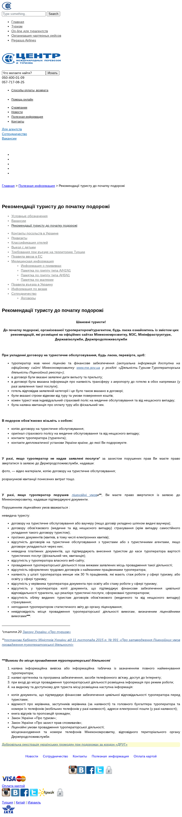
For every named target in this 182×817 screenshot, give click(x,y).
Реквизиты (19, 238)
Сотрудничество (14, 134)
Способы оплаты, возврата (29, 90)
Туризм (17, 26)
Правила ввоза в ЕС (26, 256)
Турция (7, 802)
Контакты (17, 121)
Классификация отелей (29, 242)
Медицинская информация (32, 261)
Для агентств (12, 129)
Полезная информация (27, 117)
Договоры (28, 298)
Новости (17, 112)
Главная (17, 22)
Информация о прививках (41, 266)
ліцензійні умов (84, 495)
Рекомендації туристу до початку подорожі (44, 225)
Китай (20, 802)
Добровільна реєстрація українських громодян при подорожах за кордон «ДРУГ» (64, 744)
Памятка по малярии (37, 279)
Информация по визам (29, 289)
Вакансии (9, 138)
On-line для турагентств (29, 31)
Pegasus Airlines (23, 40)
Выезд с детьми (23, 247)
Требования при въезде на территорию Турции (48, 252)
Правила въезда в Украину (32, 284)
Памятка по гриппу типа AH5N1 (45, 275)
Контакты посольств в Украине (35, 233)
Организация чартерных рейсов (36, 35)
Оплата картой (145, 756)
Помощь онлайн (22, 99)
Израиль (34, 802)
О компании (19, 107)
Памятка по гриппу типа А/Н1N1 (46, 270)
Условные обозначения (29, 216)
